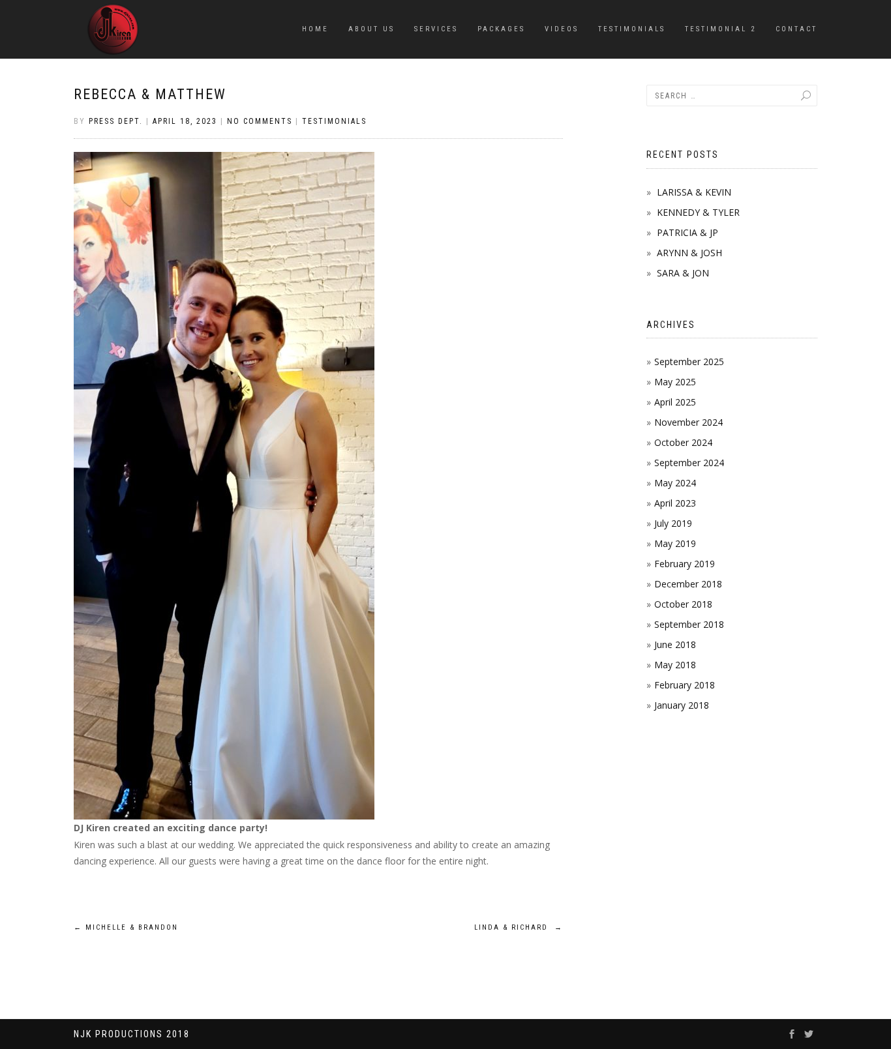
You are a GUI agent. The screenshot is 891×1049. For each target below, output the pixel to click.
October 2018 (683, 604)
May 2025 (675, 382)
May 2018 (675, 664)
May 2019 (675, 543)
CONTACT (796, 29)
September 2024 (689, 462)
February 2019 (684, 563)
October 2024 (683, 442)
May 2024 (675, 483)
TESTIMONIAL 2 (720, 29)
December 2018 (688, 584)
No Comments (259, 121)
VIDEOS (562, 29)
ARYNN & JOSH (689, 252)
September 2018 (689, 624)
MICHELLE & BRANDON (126, 927)
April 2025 (675, 402)
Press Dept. (116, 121)
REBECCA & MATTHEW (150, 94)
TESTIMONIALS (631, 29)
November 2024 (688, 422)
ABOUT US (371, 29)
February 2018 (684, 685)
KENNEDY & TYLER (698, 212)
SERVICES (436, 29)
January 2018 (681, 705)
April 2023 (675, 503)
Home (315, 29)
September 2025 (689, 361)
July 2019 (673, 523)
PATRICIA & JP (687, 232)
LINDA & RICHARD (518, 927)
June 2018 (675, 644)
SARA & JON (683, 273)
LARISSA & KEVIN (694, 192)
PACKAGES (501, 29)
